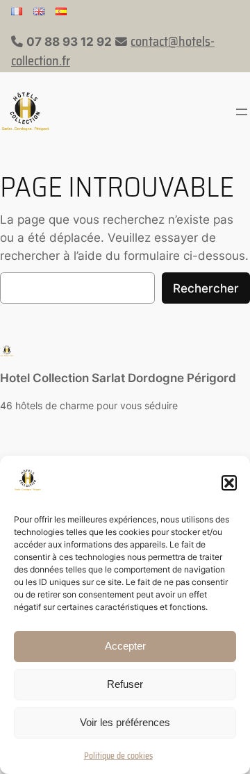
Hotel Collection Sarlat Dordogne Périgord (118, 378)
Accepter (125, 646)
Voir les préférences (125, 722)
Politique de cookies (118, 755)
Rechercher (206, 288)
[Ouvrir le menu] (241, 112)
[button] (229, 483)
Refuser (125, 684)
